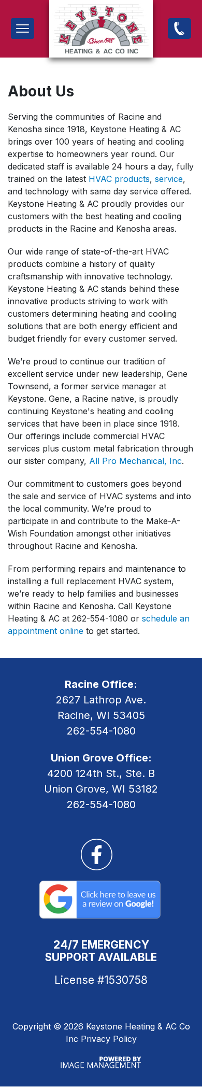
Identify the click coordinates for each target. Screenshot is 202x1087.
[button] (22, 28)
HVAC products (119, 179)
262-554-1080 (179, 28)
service (169, 179)
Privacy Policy (109, 1039)
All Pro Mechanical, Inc (135, 461)
